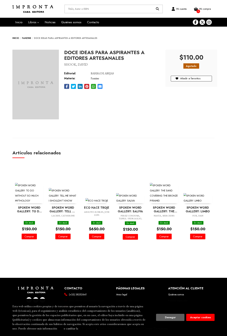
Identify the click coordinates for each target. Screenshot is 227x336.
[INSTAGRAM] (209, 22)
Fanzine (26, 38)
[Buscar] (157, 9)
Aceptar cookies (200, 317)
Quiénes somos (176, 294)
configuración (87, 328)
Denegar (170, 317)
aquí (60, 328)
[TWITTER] (202, 22)
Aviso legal (121, 294)
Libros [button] (32, 22)
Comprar (29, 236)
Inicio (15, 38)
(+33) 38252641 (78, 294)
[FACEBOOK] (195, 22)
